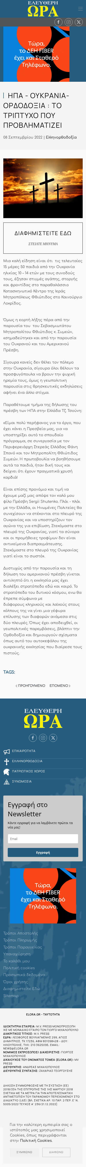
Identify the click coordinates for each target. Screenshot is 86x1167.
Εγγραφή (43, 852)
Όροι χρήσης (15, 982)
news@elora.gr (15, 1048)
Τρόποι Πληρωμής (20, 940)
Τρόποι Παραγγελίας (22, 947)
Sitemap (11, 996)
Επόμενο (59, 685)
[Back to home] (43, 9)
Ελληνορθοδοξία (61, 137)
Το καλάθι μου (16, 961)
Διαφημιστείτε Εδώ (21, 989)
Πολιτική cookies (19, 968)
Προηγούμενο (31, 685)
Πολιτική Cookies (36, 1141)
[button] (80, 9)
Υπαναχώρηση (16, 954)
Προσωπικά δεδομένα (24, 975)
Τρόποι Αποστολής (20, 933)
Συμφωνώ (24, 1152)
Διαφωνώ (56, 1152)
